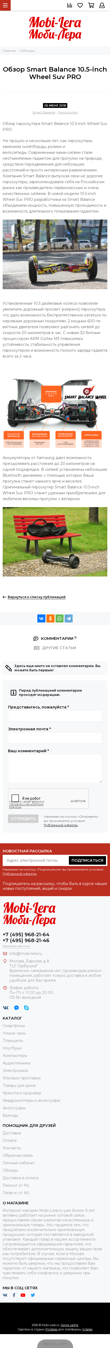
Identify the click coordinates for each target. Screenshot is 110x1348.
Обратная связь (18, 1155)
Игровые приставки (22, 1078)
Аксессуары (14, 1108)
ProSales (51, 1329)
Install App (55, 1344)
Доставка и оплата (20, 1177)
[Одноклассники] (50, 618)
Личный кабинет (19, 1163)
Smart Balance (43, 112)
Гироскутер (68, 112)
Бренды (10, 1115)
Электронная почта (29, 729)
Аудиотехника (16, 1063)
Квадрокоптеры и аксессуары (31, 1100)
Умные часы (14, 1033)
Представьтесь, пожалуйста (38, 707)
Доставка (12, 1133)
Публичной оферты (61, 825)
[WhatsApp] (60, 618)
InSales (87, 1329)
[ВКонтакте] (41, 618)
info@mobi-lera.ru (25, 953)
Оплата (10, 1140)
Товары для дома (19, 1085)
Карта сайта (69, 1325)
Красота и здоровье (22, 1093)
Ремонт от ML (16, 1185)
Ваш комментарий (28, 751)
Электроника (15, 1070)
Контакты (12, 1148)
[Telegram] (69, 618)
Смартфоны (14, 1025)
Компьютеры (15, 1055)
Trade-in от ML (16, 1192)
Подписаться (87, 860)
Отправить (23, 818)
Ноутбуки (12, 1048)
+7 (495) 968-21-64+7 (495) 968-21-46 (26, 937)
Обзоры (10, 1170)
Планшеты (13, 1040)
